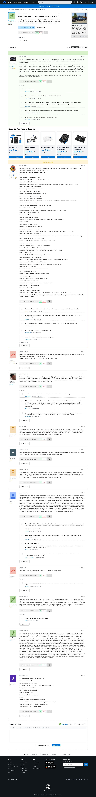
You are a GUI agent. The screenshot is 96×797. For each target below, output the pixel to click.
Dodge (25, 9)
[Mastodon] (79, 779)
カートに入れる (16, 157)
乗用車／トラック (19, 9)
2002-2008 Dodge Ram (40, 9)
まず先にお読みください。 (69, 767)
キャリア (10, 768)
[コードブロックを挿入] (25, 728)
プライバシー (35, 764)
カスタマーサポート (12, 764)
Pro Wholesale (24, 768)
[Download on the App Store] (49, 762)
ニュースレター (11, 770)
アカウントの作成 (55, 6)
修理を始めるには (17, 2)
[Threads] (84, 779)
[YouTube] (76, 779)
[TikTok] (66, 779)
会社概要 (10, 762)
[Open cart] (81, 2)
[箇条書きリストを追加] (33, 728)
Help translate (11, 779)
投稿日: (22, 12)
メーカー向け (23, 772)
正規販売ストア (24, 770)
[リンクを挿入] (18, 728)
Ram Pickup (31, 9)
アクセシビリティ (36, 762)
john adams (65, 724)
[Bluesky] (81, 779)
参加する (85, 2)
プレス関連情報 (24, 762)
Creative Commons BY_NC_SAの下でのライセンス (51, 794)
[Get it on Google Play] (50, 766)
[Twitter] (71, 779)
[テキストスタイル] (21, 728)
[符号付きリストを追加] (35, 728)
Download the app (50, 759)
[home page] (7, 2)
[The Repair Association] (87, 779)
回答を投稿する (56, 745)
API (9, 772)
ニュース (22, 764)
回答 (86, 9)
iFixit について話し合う (13, 766)
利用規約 (35, 766)
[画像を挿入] (43, 728)
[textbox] (48, 736)
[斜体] (13, 728)
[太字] (11, 728)
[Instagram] (74, 779)
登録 (86, 764)
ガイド (81, 9)
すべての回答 (11, 9)
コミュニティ (27, 2)
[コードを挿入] (15, 728)
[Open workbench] (74, 2)
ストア (34, 2)
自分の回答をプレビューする (43, 745)
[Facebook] (69, 779)
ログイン (91, 2)
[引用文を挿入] (28, 728)
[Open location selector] (77, 2)
